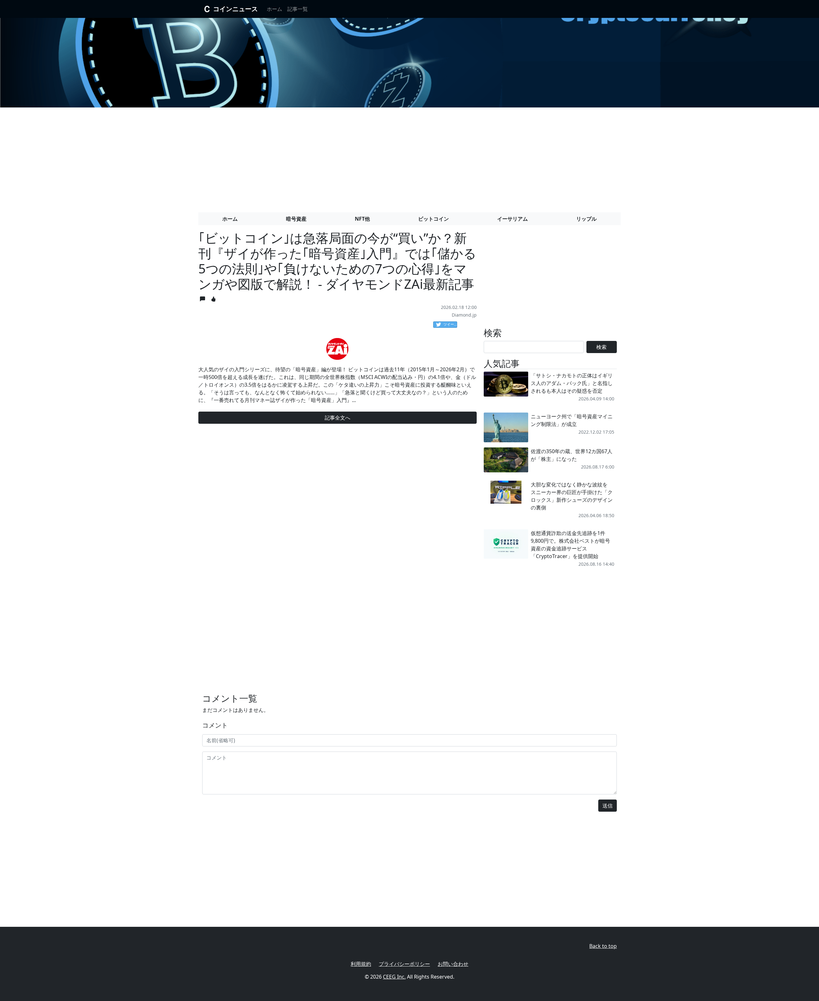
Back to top (603, 946)
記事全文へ (337, 417)
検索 (601, 347)
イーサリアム (512, 218)
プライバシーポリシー (404, 963)
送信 (607, 805)
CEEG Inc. (394, 976)
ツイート (450, 324)
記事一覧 (297, 8)
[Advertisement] (409, 157)
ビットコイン (433, 218)
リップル (586, 218)
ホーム (274, 8)
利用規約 (361, 963)
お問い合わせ (453, 963)
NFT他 (362, 218)
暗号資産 (296, 218)
